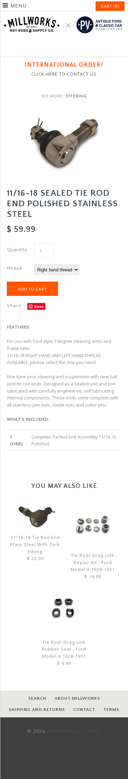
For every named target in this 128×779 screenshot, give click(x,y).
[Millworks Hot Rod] (64, 15)
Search (37, 698)
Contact (84, 709)
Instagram (72, 47)
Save (39, 306)
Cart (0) (110, 6)
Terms (111, 709)
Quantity (17, 249)
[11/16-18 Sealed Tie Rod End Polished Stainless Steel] (64, 113)
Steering (76, 95)
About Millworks (77, 698)
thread (14, 268)
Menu (18, 5)
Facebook (55, 47)
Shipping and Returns (37, 709)
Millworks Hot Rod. (74, 731)
